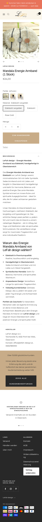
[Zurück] (4, 61)
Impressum (28, 450)
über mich (7, 450)
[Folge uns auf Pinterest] (16, 489)
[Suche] (8, 14)
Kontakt (26, 441)
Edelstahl (31, 108)
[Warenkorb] (38, 14)
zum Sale (34, 6)
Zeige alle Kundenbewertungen (21, 381)
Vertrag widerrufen (30, 471)
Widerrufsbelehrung (31, 455)
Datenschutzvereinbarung (31, 463)
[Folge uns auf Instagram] (10, 489)
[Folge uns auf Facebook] (5, 489)
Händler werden (10, 445)
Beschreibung (9, 156)
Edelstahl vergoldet (13, 108)
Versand (6, 441)
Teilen (5, 147)
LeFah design (8, 66)
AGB (25, 445)
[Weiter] (38, 61)
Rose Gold (9, 115)
